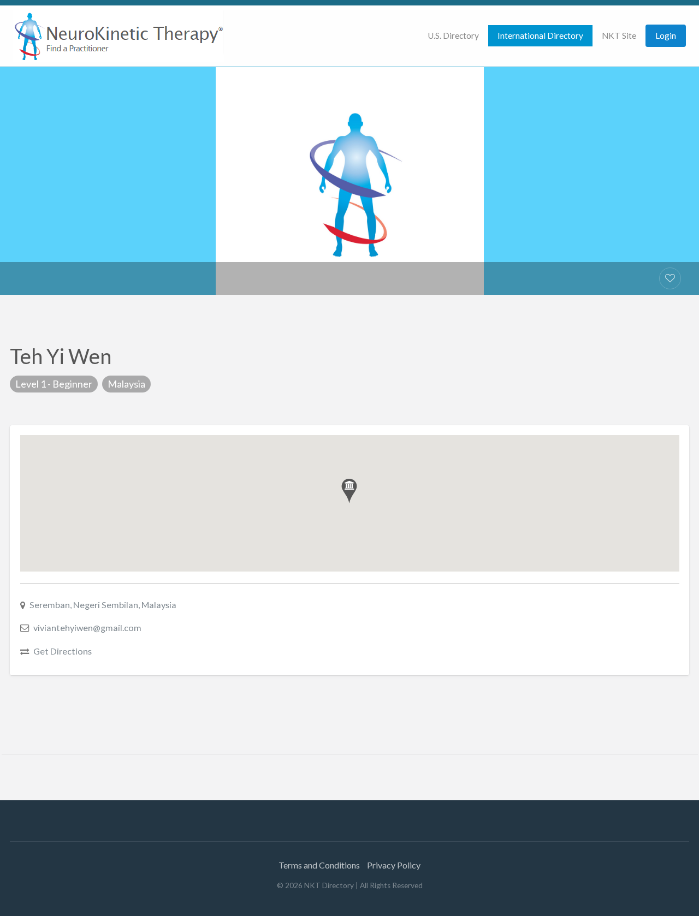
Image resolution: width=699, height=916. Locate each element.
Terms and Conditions (319, 865)
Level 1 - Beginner (53, 384)
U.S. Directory (453, 35)
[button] (349, 491)
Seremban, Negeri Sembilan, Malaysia (102, 604)
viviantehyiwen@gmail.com (87, 627)
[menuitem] (453, 36)
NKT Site (619, 35)
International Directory (540, 35)
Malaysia (126, 384)
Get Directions (62, 651)
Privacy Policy (393, 865)
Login (665, 35)
